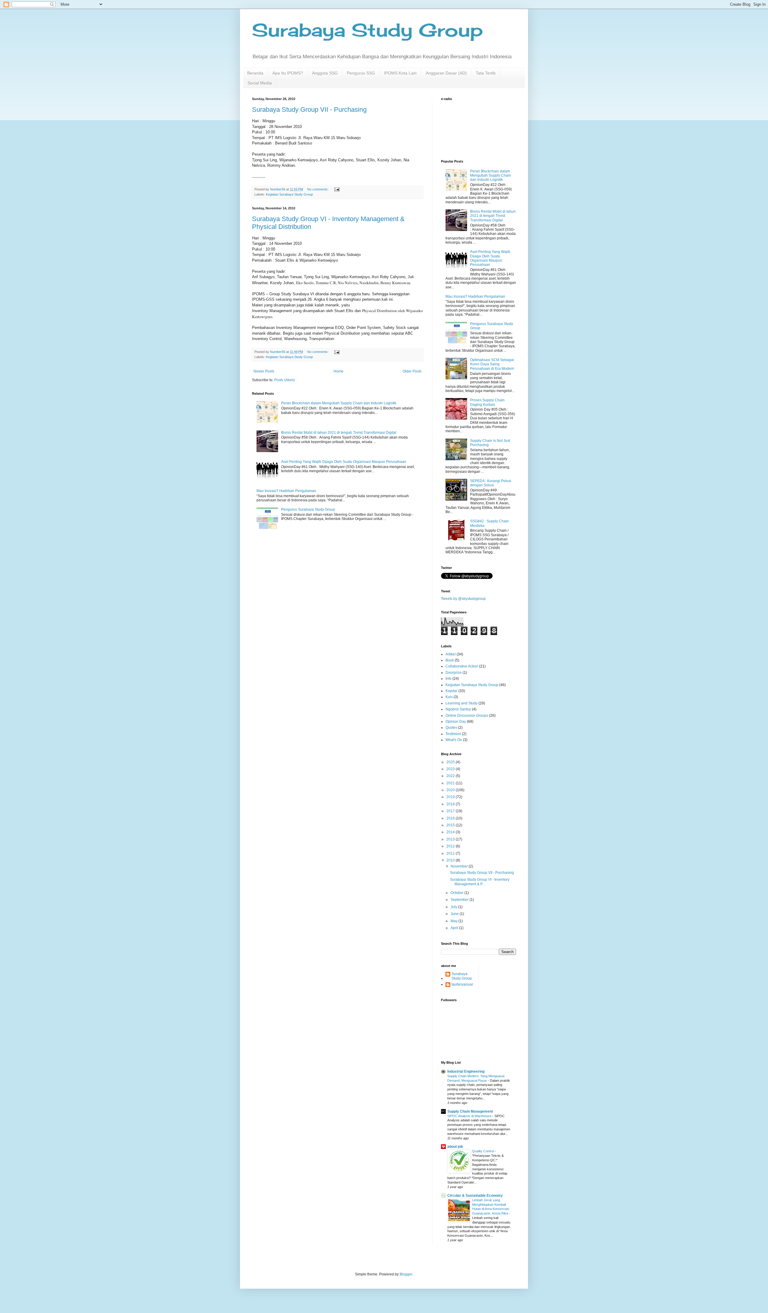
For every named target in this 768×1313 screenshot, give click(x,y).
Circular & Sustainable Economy (475, 1195)
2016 (451, 818)
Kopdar (452, 691)
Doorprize (454, 672)
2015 (451, 825)
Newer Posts (264, 371)
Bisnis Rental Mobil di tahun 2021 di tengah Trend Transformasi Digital (338, 432)
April (455, 928)
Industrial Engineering (465, 1071)
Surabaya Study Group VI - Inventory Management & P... (479, 881)
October (457, 893)
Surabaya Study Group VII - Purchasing (309, 109)
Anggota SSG (325, 73)
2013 (451, 839)
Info (449, 678)
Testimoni (453, 734)
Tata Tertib (486, 73)
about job (455, 1146)
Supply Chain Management (470, 1111)
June (455, 914)
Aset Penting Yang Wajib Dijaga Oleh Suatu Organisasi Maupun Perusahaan (343, 462)
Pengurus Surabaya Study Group (308, 509)
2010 (451, 860)
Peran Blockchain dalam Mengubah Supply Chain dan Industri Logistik (338, 403)
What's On (454, 740)
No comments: (318, 189)
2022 (451, 776)
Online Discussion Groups (467, 715)
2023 (451, 769)
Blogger (406, 1274)
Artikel (451, 654)
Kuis (449, 697)
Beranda (255, 73)
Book (450, 660)
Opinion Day (456, 721)
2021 (451, 783)
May (454, 921)
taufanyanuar (462, 984)
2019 (451, 797)
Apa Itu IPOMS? (287, 73)
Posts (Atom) (284, 380)
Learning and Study (462, 703)
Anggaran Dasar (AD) (446, 73)
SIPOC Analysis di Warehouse (469, 1116)
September (460, 900)
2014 (451, 832)
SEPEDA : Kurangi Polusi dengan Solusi (490, 483)
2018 (451, 804)
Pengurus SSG (361, 73)
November (460, 866)
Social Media (260, 83)
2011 (451, 853)
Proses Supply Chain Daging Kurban (487, 402)
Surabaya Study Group (367, 30)
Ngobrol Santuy (458, 709)
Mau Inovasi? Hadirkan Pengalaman (286, 491)
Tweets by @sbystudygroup (463, 599)
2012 (451, 846)
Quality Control (483, 1151)
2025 (451, 762)
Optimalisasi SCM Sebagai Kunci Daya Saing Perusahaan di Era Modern (492, 364)
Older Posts (412, 371)
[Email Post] (336, 189)
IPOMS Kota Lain (400, 73)
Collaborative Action (462, 666)
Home (339, 371)
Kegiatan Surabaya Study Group (289, 194)
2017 (451, 811)
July (454, 907)
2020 (451, 790)
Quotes (451, 727)
